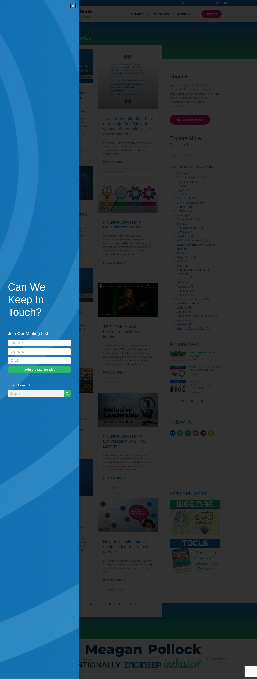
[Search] (67, 393)
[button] (73, 5)
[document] (128, 339)
